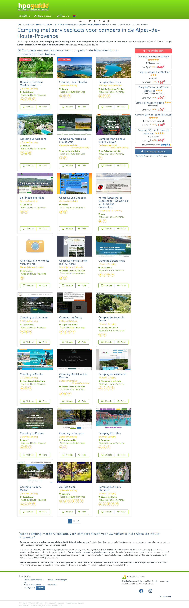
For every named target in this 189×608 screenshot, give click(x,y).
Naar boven (164, 596)
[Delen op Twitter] (90, 21)
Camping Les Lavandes (34, 317)
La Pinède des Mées (32, 197)
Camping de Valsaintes (112, 374)
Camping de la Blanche (73, 81)
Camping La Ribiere (32, 433)
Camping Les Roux (109, 81)
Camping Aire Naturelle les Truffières (73, 262)
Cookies (40, 588)
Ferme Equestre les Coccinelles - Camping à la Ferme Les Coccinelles (113, 202)
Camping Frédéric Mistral (31, 488)
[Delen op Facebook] (86, 21)
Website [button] (30, 107)
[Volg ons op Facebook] (141, 591)
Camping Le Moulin (31, 374)
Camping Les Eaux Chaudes (109, 488)
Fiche (44, 107)
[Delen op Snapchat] (95, 21)
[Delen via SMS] (108, 21)
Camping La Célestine (33, 138)
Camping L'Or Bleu (109, 433)
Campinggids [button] (44, 16)
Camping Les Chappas (73, 197)
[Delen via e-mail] (104, 21)
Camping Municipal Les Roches (73, 376)
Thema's (64, 16)
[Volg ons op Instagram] (151, 591)
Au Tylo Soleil (67, 486)
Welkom (26, 16)
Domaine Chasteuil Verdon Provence (31, 83)
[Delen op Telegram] (99, 21)
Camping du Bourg (70, 317)
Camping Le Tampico (71, 433)
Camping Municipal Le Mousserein (72, 140)
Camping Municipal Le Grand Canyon (111, 140)
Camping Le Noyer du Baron (111, 319)
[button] (75, 16)
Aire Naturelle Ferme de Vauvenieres (34, 262)
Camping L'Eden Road (111, 260)
